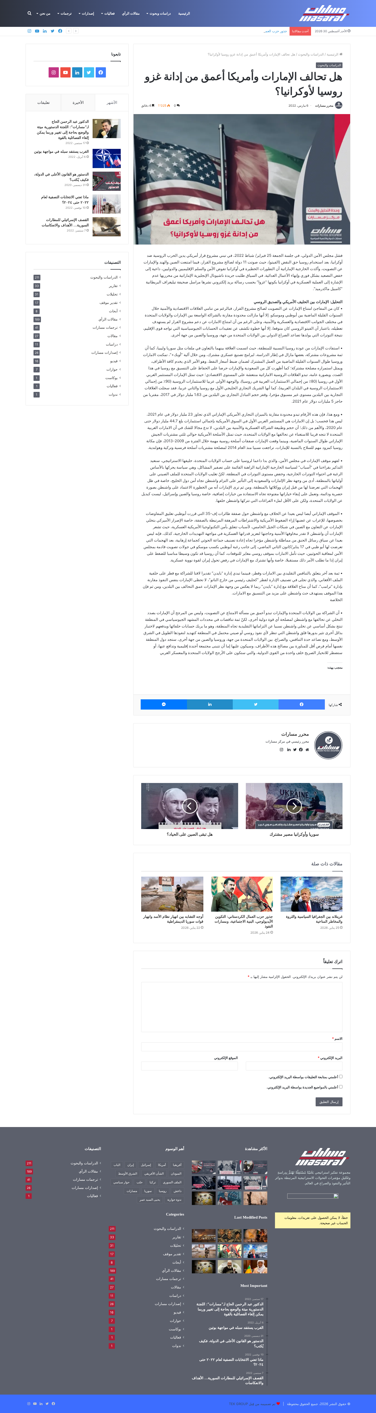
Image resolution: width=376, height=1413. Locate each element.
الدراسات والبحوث (311, 54)
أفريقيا (177, 1165)
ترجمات (66, 13)
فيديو (114, 361)
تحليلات (112, 294)
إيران (130, 1165)
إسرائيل (146, 1165)
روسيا (163, 1191)
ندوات (113, 394)
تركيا (153, 1182)
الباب (117, 1165)
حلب (139, 1182)
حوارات (112, 369)
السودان (176, 1173)
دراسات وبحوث (160, 13)
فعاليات (109, 13)
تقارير (113, 285)
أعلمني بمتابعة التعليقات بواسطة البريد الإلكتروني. (303, 1077)
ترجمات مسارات (105, 327)
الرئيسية (184, 13)
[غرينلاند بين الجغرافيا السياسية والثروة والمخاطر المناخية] (311, 894)
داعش (177, 1191)
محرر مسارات (324, 105)
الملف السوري (172, 1182)
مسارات (132, 1191)
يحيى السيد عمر (150, 1199)
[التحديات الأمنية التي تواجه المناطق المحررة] (229, 1182)
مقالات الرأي (131, 13)
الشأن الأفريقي (154, 1173)
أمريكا (162, 1165)
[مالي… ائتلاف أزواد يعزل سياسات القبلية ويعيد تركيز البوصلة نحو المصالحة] (255, 1266)
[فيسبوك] (302, 704)
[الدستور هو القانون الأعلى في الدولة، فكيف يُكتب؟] (107, 181)
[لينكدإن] (210, 704)
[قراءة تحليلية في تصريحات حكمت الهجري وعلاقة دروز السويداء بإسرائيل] (229, 1266)
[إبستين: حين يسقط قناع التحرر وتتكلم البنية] (229, 1235)
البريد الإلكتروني (330, 1058)
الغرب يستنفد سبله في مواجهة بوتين (61, 151)
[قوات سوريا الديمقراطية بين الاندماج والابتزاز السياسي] (204, 1198)
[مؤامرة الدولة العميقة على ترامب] (204, 1182)
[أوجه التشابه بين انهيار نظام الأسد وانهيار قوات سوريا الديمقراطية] (172, 894)
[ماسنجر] (164, 704)
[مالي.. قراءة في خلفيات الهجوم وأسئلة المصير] (255, 1235)
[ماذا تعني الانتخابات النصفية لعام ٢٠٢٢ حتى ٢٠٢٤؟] (107, 204)
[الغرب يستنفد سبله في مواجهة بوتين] (107, 158)
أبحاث (113, 311)
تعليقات (43, 102)
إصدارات (88, 13)
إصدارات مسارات (104, 352)
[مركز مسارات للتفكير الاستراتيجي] (324, 13)
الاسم (337, 1038)
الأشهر (112, 102)
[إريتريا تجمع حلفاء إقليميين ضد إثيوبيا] (255, 1198)
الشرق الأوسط (127, 1173)
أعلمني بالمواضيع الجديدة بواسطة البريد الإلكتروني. (302, 1087)
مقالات (112, 336)
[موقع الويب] (306, 750)
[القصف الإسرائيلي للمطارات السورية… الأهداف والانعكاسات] (107, 226)
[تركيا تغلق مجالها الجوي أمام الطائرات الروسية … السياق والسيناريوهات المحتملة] (229, 1198)
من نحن (45, 13)
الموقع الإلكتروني (226, 1058)
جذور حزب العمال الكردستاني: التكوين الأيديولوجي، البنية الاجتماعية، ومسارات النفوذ (227, 31)
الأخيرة (78, 102)
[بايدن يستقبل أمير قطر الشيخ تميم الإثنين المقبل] (255, 1167)
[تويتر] (256, 704)
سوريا (148, 1191)
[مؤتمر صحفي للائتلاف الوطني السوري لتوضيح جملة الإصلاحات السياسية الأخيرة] (255, 1182)
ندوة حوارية (174, 1199)
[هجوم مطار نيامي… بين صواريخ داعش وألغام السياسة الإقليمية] (204, 1235)
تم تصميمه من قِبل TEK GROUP (252, 1404)
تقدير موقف (108, 302)
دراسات (112, 344)
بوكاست (111, 378)
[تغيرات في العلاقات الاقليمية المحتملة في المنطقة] (204, 1167)
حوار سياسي (121, 1182)
